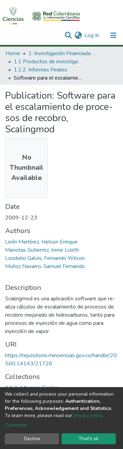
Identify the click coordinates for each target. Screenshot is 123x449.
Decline (32, 438)
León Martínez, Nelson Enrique (41, 242)
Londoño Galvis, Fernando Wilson (45, 258)
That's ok (89, 438)
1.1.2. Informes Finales (40, 69)
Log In (92, 35)
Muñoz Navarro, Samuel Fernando (45, 266)
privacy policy (87, 415)
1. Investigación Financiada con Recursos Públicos (62, 53)
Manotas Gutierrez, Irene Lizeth (42, 250)
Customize (16, 425)
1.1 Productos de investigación (48, 61)
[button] (78, 35)
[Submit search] (68, 35)
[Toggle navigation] (113, 35)
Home (12, 53)
